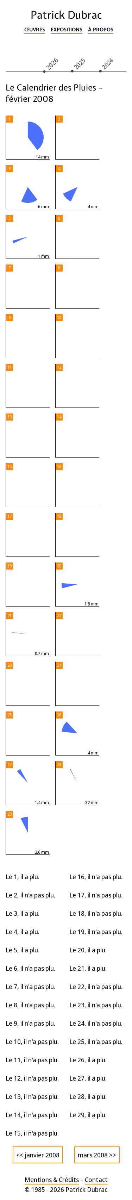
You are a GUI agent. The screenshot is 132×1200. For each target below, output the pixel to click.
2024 (107, 63)
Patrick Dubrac (66, 14)
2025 (79, 63)
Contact (96, 1179)
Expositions (66, 30)
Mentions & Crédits (52, 1179)
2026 (52, 63)
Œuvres (34, 30)
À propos (100, 30)
